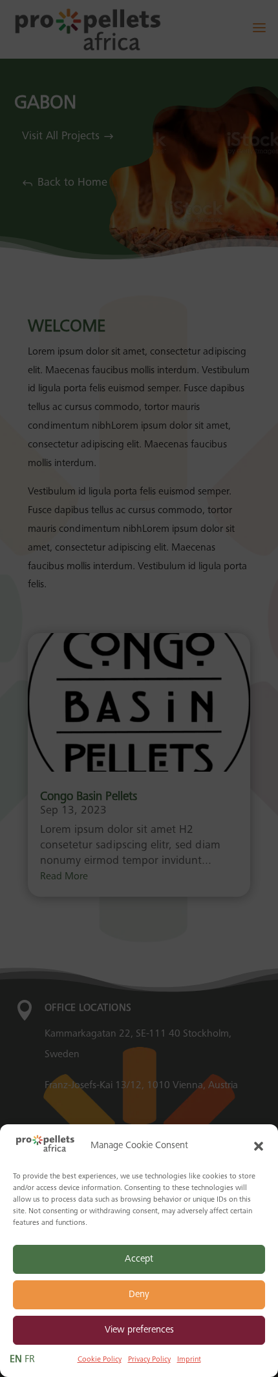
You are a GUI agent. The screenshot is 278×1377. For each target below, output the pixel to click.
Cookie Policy (100, 1359)
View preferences (139, 1330)
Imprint (189, 1359)
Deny (139, 1295)
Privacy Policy (149, 1359)
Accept (139, 1259)
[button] (258, 1146)
